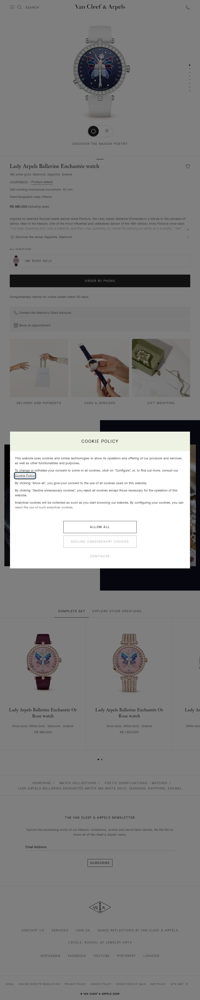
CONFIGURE (100, 556)
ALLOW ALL (100, 527)
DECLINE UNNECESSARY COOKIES (100, 541)
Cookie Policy (25, 475)
